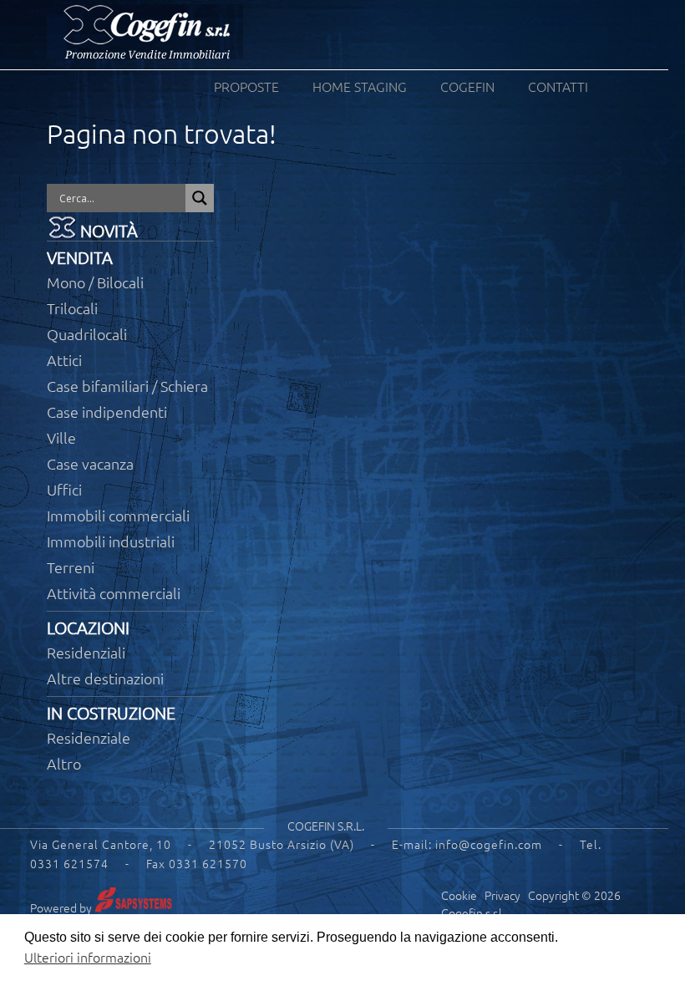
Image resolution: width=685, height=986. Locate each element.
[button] (649, 950)
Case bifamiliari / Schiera (127, 386)
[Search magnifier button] (199, 198)
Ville (61, 437)
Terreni (70, 567)
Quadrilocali (87, 334)
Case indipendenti (107, 412)
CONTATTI (558, 86)
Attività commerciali (113, 593)
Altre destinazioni (105, 678)
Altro (64, 763)
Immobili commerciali (118, 515)
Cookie (459, 895)
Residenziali (86, 652)
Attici (64, 360)
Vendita (80, 257)
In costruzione (111, 713)
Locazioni (88, 628)
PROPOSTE (246, 86)
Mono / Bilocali (95, 282)
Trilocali (72, 308)
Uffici (64, 489)
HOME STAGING (359, 86)
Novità (109, 231)
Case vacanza (90, 463)
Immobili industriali (111, 541)
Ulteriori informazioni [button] (87, 957)
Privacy (502, 895)
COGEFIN (467, 86)
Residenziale (88, 737)
